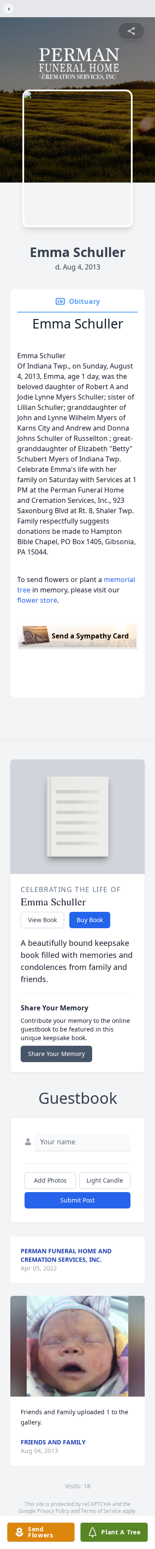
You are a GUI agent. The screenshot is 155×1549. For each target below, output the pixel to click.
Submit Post (77, 1200)
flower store (37, 600)
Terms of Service (101, 1511)
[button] (77, 1346)
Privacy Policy (53, 1511)
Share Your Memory (56, 1054)
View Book (42, 920)
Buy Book (90, 920)
